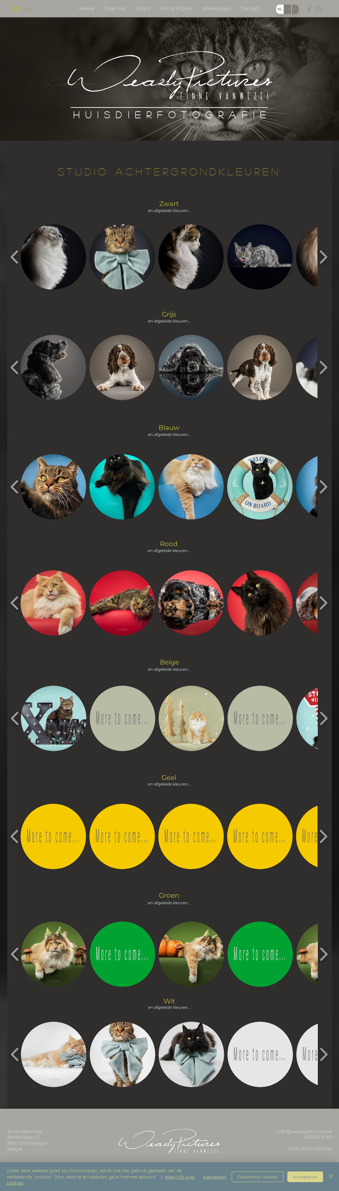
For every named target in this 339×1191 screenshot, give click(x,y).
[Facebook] (309, 9)
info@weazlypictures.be (304, 1131)
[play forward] (323, 256)
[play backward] (14, 256)
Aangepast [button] (214, 1176)
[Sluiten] (331, 1177)
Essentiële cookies (257, 1176)
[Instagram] (318, 9)
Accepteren (305, 1176)
